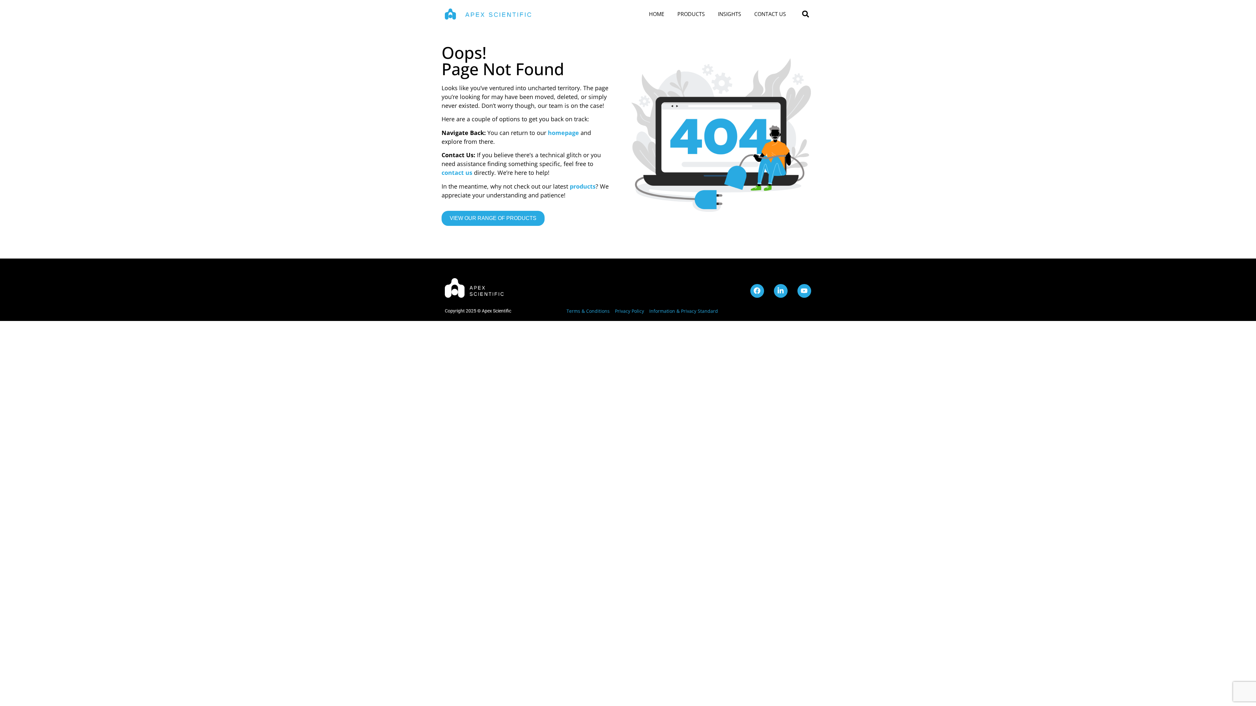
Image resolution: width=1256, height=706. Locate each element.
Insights (729, 14)
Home (656, 14)
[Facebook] (757, 291)
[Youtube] (804, 291)
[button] (805, 14)
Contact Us (770, 14)
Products (691, 14)
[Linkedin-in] (781, 291)
